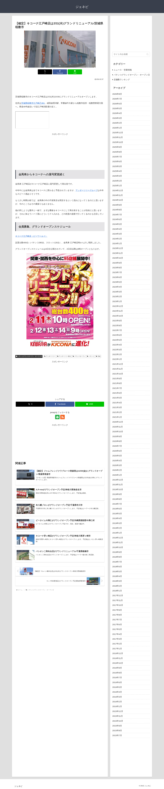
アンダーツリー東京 (65, 356)
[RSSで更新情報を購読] (62, 417)
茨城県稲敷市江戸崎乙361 (33, 103)
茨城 (99, 356)
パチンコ (91, 356)
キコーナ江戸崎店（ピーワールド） (31, 236)
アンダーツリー (50, 356)
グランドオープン (79, 356)
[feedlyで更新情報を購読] (57, 417)
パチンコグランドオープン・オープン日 (30, 356)
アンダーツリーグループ (87, 190)
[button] (147, 54)
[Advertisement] (60, 87)
